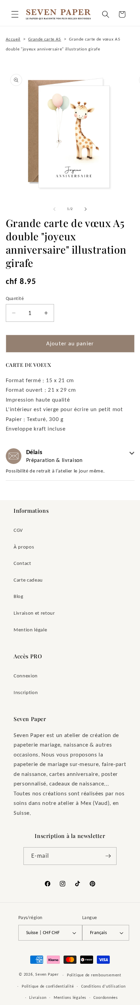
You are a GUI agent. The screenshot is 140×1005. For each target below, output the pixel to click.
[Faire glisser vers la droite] (85, 208)
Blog (18, 596)
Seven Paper (46, 974)
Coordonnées (105, 997)
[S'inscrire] (108, 856)
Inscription (26, 692)
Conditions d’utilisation (103, 986)
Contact (22, 563)
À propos (24, 546)
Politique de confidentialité (48, 986)
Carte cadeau (28, 579)
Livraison (37, 997)
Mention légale (30, 629)
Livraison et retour (34, 613)
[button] (15, 14)
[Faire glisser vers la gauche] (54, 208)
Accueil (13, 39)
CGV (18, 530)
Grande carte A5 (44, 39)
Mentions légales (70, 997)
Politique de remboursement (94, 974)
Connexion (26, 675)
